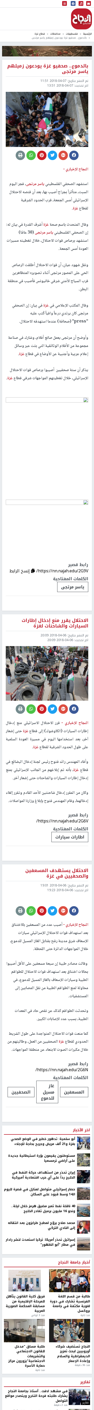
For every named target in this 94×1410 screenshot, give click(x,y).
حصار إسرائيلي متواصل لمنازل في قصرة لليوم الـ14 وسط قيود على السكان (39, 1243)
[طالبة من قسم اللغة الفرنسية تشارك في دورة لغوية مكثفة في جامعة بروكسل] (69, 1331)
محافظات (55, 33)
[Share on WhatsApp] (31, 155)
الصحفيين (21, 1143)
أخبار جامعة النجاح (74, 1313)
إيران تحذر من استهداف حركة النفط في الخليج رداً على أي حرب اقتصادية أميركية (43, 1226)
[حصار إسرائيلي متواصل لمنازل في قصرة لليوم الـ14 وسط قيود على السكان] (83, 1244)
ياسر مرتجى (72, 587)
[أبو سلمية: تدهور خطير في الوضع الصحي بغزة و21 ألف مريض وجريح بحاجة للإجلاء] (83, 1194)
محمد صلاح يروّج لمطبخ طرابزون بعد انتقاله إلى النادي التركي (41, 1276)
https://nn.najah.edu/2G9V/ (62, 571)
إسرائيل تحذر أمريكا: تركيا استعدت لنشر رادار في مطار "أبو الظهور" (40, 1293)
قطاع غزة (39, 33)
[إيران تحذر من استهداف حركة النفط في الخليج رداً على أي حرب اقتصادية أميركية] (83, 1227)
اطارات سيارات (69, 837)
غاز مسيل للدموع (47, 1143)
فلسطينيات (72, 33)
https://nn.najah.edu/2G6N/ (62, 1121)
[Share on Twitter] (52, 155)
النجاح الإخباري (81, 18)
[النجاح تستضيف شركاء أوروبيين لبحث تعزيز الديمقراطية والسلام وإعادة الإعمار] (69, 1381)
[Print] (20, 155)
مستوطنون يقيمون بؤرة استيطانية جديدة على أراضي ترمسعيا (41, 1209)
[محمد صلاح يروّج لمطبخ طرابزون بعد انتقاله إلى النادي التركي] (83, 1278)
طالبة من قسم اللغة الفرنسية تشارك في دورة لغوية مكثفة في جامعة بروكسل (70, 1354)
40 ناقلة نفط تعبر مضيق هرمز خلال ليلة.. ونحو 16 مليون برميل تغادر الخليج (43, 1259)
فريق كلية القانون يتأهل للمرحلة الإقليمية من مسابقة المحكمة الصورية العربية (25, 1354)
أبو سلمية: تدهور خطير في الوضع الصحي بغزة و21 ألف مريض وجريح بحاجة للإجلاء (43, 1192)
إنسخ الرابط (20, 571)
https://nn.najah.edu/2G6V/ (62, 821)
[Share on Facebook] (74, 155)
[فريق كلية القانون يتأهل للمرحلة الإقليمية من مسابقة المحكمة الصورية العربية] (24, 1331)
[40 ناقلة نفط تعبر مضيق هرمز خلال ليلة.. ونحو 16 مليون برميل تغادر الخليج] (83, 1261)
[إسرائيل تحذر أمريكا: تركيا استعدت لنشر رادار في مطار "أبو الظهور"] (83, 1295)
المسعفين (74, 1143)
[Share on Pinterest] (41, 155)
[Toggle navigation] (64, 4)
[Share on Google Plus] (63, 155)
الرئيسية (87, 33)
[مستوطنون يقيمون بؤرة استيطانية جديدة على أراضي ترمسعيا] (83, 1211)
